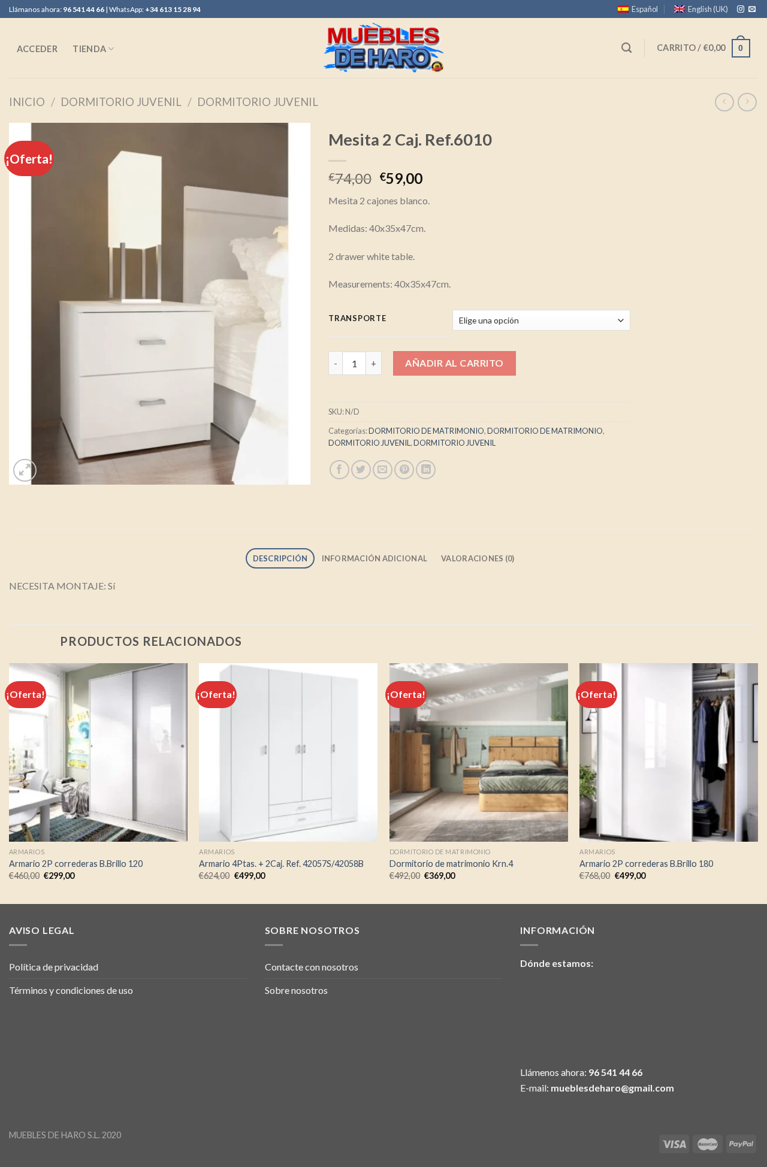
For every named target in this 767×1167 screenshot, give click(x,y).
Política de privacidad (53, 966)
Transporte (357, 319)
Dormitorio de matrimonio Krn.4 (451, 863)
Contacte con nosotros (311, 966)
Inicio (27, 101)
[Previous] (10, 782)
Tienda (89, 49)
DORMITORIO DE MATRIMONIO (426, 431)
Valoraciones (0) (477, 558)
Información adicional (374, 558)
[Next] (757, 782)
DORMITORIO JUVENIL (121, 101)
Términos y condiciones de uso (71, 990)
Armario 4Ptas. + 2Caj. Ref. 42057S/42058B (281, 863)
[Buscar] (627, 48)
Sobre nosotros (296, 990)
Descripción (280, 558)
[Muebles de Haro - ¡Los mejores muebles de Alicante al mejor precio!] (383, 48)
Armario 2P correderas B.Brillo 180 (646, 863)
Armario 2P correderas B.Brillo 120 (76, 863)
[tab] (280, 558)
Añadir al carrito (454, 362)
